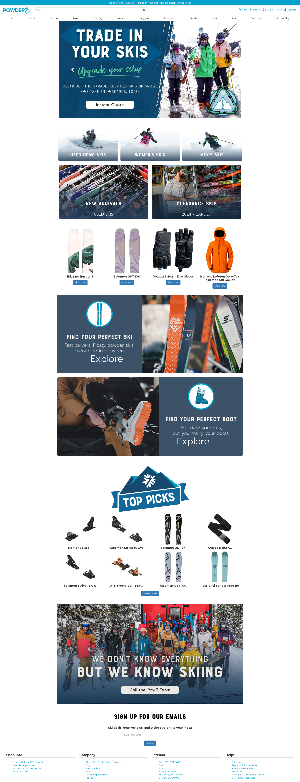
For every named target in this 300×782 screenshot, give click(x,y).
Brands (193, 18)
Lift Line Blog (282, 18)
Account (291, 9)
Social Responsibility (96, 774)
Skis (12, 18)
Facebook (91, 777)
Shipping (236, 762)
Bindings (54, 18)
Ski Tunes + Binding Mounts (26, 768)
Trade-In (255, 9)
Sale (234, 18)
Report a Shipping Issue (244, 765)
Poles (76, 18)
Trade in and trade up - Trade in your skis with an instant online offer (150, 3)
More (214, 18)
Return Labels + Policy (243, 768)
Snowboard (169, 18)
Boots (32, 18)
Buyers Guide (150, 593)
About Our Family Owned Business (104, 762)
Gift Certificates (21, 771)
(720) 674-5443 (273, 9)
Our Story (256, 18)
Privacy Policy (93, 768)
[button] (73, 69)
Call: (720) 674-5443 (169, 762)
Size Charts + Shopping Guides (248, 774)
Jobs (88, 771)
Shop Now (80, 282)
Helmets (121, 18)
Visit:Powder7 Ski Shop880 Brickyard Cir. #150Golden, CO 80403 (171, 773)
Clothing (97, 18)
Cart (244, 9)
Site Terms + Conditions (244, 777)
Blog (88, 765)
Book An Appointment (24, 765)
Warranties (237, 771)
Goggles (144, 18)
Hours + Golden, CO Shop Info (28, 762)
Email (161, 765)
